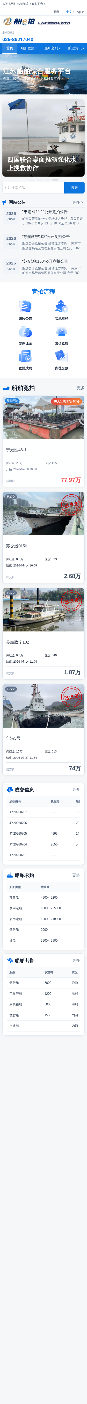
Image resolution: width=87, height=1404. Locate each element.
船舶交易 (52, 48)
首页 (9, 48)
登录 (56, 12)
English (80, 12)
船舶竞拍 (29, 48)
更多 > (77, 202)
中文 (69, 12)
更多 (81, 388)
